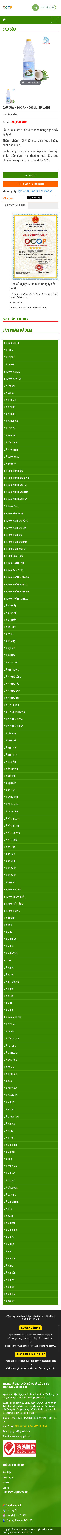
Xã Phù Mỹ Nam (12, 691)
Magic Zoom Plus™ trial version (17, 39)
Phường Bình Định (13, 513)
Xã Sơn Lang (10, 1052)
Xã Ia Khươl (10, 939)
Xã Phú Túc (10, 435)
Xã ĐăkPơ (9, 357)
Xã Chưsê (9, 364)
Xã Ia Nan (9, 1280)
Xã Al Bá (8, 996)
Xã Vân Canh (11, 797)
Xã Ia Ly (8, 932)
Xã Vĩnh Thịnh (11, 825)
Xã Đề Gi (8, 634)
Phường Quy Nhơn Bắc (15, 499)
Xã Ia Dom (9, 1287)
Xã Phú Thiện (11, 449)
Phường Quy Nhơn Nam (16, 492)
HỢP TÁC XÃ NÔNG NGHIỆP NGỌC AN (35, 191)
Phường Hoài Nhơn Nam (16, 591)
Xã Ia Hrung (10, 1230)
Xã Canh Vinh (11, 804)
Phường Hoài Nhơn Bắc (16, 598)
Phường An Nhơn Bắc (15, 549)
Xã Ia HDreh (10, 1145)
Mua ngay (30, 175)
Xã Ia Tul (9, 1138)
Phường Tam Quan (13, 570)
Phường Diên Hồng (13, 903)
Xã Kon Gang (11, 1166)
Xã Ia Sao (9, 1109)
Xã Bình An (9, 882)
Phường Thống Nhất (14, 896)
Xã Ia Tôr (9, 974)
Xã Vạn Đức (10, 783)
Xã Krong (9, 1301)
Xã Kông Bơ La (11, 1038)
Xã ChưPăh (10, 400)
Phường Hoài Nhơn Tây (16, 584)
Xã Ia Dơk (9, 1237)
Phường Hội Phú (12, 889)
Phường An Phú (12, 911)
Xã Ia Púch (10, 1258)
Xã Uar (8, 1159)
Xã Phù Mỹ (9, 655)
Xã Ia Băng (9, 1173)
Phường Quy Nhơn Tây (15, 485)
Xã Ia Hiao (9, 1123)
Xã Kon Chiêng (11, 1201)
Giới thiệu (7, 1472)
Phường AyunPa (12, 378)
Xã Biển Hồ (9, 918)
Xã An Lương (11, 662)
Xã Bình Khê (10, 740)
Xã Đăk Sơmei (11, 1187)
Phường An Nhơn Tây (15, 527)
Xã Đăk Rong (10, 1060)
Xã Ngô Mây (10, 620)
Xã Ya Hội (9, 1031)
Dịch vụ (6, 1482)
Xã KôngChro (11, 442)
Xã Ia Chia (9, 1294)
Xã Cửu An (9, 1024)
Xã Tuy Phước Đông (14, 712)
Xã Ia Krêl (9, 1244)
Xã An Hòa (9, 847)
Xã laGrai (9, 386)
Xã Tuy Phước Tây (13, 719)
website (45, 1529)
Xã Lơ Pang (10, 1194)
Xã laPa (8, 350)
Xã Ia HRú (9, 1010)
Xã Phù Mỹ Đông (12, 676)
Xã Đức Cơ (9, 407)
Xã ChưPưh (10, 414)
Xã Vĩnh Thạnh (11, 818)
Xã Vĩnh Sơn (10, 840)
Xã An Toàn (10, 868)
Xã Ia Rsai (9, 1152)
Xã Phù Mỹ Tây (11, 684)
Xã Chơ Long (10, 1095)
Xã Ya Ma (9, 1067)
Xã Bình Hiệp (10, 754)
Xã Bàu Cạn (10, 464)
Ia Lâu (7, 960)
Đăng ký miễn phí (30, 1328)
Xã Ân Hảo (9, 790)
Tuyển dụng (8, 1477)
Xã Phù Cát (10, 605)
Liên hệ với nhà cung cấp (30, 184)
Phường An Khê (12, 371)
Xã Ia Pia (9, 967)
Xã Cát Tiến (10, 627)
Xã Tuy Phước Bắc (13, 726)
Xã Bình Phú (10, 747)
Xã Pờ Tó (8, 1131)
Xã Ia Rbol (9, 1102)
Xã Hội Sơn (9, 648)
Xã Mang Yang (11, 456)
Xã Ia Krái (9, 1223)
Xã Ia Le (8, 1003)
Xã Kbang (9, 393)
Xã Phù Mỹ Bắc (11, 698)
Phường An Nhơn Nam (15, 542)
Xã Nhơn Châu (11, 506)
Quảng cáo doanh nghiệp (30, 1354)
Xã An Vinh (10, 861)
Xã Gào (8, 925)
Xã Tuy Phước (11, 705)
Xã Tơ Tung (10, 1045)
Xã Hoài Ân (10, 762)
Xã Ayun (8, 1216)
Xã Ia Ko (8, 989)
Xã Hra (8, 1209)
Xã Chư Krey (10, 1074)
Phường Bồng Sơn (13, 556)
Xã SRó (8, 1081)
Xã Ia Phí (8, 946)
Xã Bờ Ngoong (11, 982)
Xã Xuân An (10, 613)
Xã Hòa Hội (10, 641)
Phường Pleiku (12, 343)
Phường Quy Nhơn (13, 471)
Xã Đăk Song (10, 1088)
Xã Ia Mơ (8, 1265)
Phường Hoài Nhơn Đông (17, 577)
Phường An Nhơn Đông (16, 520)
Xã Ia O (8, 1251)
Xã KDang (9, 1180)
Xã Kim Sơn (10, 776)
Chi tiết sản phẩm (15, 205)
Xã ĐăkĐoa (10, 428)
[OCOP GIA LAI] (8, 7)
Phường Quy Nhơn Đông (16, 478)
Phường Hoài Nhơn (14, 563)
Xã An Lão (9, 854)
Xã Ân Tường (11, 769)
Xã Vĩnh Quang (12, 833)
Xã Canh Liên (11, 811)
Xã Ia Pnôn (10, 1272)
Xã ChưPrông (11, 421)
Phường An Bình (12, 1017)
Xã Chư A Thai (11, 1116)
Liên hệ (6, 1487)
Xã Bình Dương (11, 669)
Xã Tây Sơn (10, 733)
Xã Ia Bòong (10, 953)
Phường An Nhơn (13, 535)
